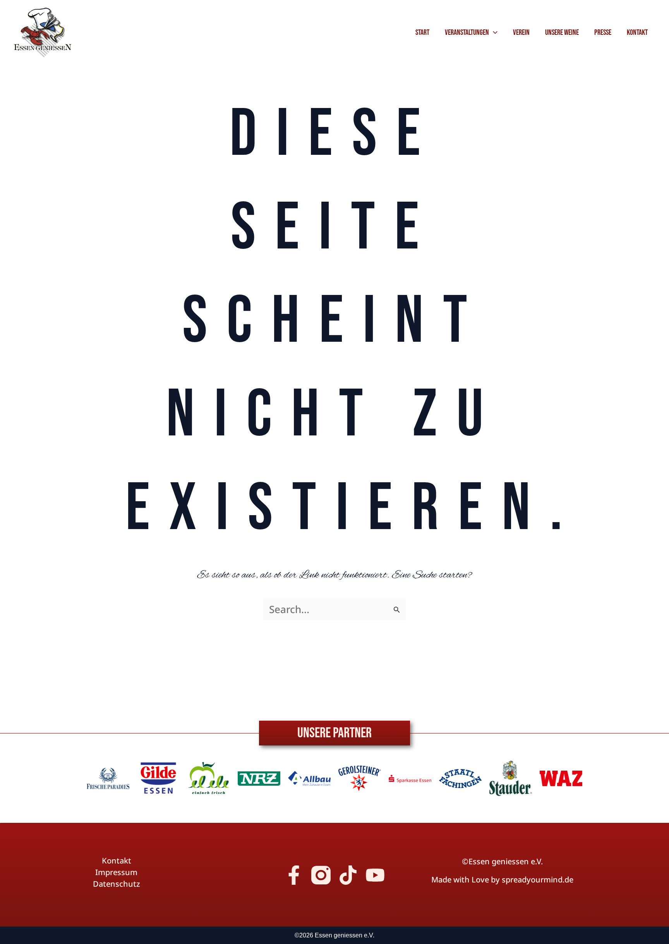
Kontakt (116, 861)
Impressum (116, 872)
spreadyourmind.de (537, 879)
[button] (493, 32)
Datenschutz (116, 884)
